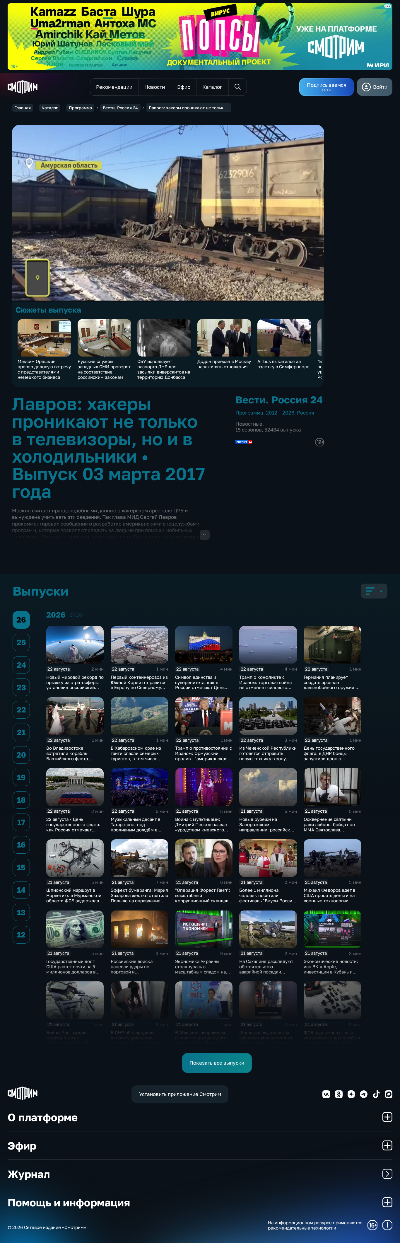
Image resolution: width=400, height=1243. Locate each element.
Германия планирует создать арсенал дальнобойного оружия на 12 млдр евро (332, 684)
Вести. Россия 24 (120, 107)
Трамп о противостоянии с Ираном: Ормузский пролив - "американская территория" (203, 755)
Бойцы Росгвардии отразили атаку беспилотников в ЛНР (69, 1038)
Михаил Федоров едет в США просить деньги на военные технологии (329, 895)
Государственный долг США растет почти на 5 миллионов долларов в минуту (70, 969)
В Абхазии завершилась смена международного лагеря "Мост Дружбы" (201, 1038)
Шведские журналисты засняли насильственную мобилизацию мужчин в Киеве (266, 1040)
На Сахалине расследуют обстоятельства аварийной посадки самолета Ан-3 (266, 969)
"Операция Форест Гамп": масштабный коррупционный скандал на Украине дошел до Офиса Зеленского (202, 900)
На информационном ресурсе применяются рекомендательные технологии (315, 1225)
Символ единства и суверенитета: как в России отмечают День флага (200, 684)
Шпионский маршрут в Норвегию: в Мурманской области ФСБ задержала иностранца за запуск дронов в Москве (73, 900)
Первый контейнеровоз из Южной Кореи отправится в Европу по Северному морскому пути (139, 684)
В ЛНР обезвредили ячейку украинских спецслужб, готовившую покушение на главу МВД (138, 1040)
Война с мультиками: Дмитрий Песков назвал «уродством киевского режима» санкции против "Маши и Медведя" (202, 829)
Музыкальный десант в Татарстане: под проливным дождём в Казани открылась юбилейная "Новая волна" (139, 829)
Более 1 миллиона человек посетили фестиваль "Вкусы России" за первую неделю (268, 897)
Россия (305, 413)
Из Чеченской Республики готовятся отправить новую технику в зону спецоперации (268, 755)
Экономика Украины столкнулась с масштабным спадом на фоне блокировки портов (202, 969)
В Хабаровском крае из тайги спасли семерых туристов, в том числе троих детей (136, 755)
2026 (75, 614)
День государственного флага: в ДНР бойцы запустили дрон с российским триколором (330, 755)
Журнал (29, 1173)
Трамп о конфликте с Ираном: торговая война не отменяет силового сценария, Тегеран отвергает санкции (265, 687)
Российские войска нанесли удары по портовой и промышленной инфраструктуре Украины (138, 972)
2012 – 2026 (280, 413)
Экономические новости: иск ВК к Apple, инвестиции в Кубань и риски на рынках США (331, 969)
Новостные (248, 424)
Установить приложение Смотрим (180, 1094)
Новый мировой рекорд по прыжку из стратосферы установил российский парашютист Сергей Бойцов (75, 687)
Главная (22, 107)
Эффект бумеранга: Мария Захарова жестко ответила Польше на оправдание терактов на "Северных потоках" (139, 900)
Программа (80, 107)
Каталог (50, 107)
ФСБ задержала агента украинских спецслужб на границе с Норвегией (332, 1038)
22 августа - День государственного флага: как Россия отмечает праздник (73, 827)
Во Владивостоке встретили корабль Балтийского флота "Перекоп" (67, 755)
